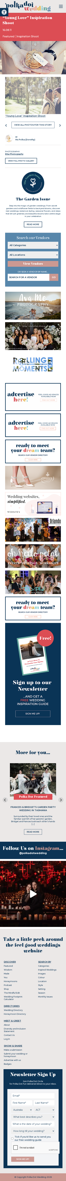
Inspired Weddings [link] (47, 970)
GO (54, 277)
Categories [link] (43, 966)
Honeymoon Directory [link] (15, 1014)
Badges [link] (7, 1064)
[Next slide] (60, 799)
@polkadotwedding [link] (33, 853)
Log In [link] (7, 1039)
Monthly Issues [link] (45, 996)
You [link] (5, 977)
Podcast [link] (8, 985)
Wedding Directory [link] (13, 1010)
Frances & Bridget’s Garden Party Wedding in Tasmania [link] (33, 809)
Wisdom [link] (8, 970)
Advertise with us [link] (12, 1060)
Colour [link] (41, 977)
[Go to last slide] (5, 799)
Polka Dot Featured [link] (33, 796)
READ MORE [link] (33, 224)
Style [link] (40, 985)
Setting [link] (41, 989)
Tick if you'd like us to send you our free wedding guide (33, 1138)
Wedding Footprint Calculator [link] (13, 997)
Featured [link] (9, 36)
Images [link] (41, 973)
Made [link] (6, 973)
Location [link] (42, 981)
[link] (4, 12)
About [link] (7, 1025)
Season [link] (41, 993)
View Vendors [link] (33, 263)
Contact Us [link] (9, 1035)
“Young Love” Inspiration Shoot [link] (25, 115)
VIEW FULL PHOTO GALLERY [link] (21, 161)
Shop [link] (6, 989)
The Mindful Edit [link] (12, 993)
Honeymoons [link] (10, 981)
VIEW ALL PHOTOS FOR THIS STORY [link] (33, 125)
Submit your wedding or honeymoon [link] (16, 1055)
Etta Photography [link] (14, 154)
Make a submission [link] (13, 1050)
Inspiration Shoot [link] (27, 36)
